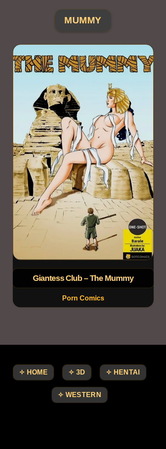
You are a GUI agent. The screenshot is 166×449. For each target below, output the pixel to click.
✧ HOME (33, 372)
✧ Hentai (123, 372)
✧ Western (79, 394)
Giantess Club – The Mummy (83, 278)
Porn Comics (83, 298)
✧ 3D (77, 372)
